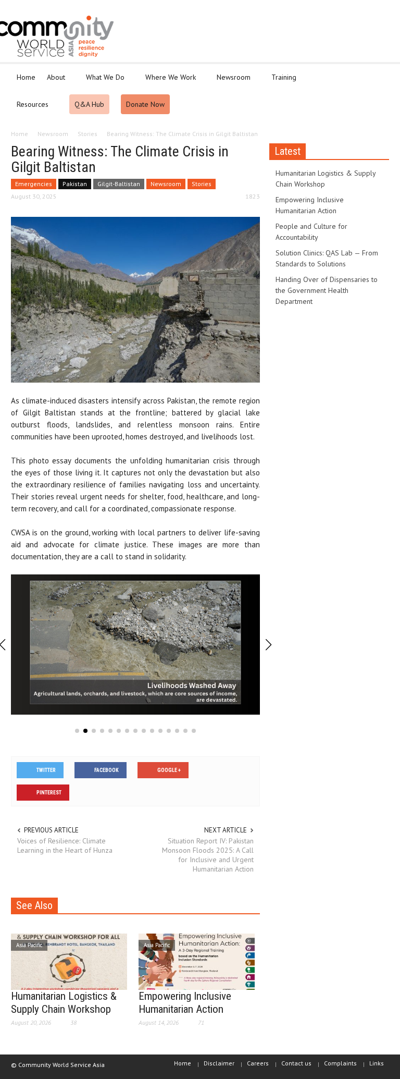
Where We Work (168, 81)
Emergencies (33, 184)
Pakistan (75, 184)
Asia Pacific (29, 945)
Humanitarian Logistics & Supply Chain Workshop (64, 1002)
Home (26, 77)
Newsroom (231, 81)
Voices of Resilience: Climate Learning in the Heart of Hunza (65, 845)
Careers (258, 1063)
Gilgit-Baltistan (118, 184)
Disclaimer (219, 1063)
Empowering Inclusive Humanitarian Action (185, 1002)
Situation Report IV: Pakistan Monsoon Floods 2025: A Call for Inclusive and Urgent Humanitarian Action (208, 855)
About (53, 81)
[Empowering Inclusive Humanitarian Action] (197, 960)
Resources (29, 109)
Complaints (340, 1063)
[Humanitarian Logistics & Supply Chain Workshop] (69, 960)
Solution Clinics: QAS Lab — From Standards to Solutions (327, 258)
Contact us (296, 1063)
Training (281, 81)
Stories (201, 184)
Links (376, 1063)
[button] (378, 76)
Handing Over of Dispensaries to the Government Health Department (327, 290)
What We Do (102, 81)
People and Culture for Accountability (311, 232)
